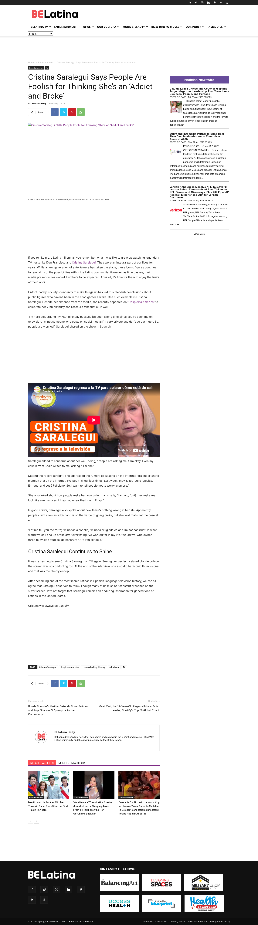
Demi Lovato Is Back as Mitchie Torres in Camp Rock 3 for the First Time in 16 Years (48, 806)
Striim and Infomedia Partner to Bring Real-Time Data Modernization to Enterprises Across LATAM (197, 136)
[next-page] (36, 821)
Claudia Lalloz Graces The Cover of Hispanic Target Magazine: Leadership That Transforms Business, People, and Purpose (199, 91)
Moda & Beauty (134, 27)
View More (199, 234)
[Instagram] (202, 2)
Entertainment (65, 27)
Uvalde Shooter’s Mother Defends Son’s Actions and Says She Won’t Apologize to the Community (58, 710)
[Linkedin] (208, 2)
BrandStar (52, 921)
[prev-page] (30, 821)
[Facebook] (196, 2)
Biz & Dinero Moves (165, 27)
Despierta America (69, 667)
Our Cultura (106, 27)
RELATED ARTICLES (42, 763)
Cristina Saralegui (47, 667)
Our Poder (193, 27)
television (114, 667)
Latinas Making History (94, 667)
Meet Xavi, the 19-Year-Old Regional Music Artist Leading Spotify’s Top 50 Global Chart (129, 708)
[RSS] (221, 2)
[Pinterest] (214, 2)
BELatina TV (39, 27)
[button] (190, 2)
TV (47, 67)
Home (31, 62)
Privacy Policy (178, 921)
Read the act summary (81, 921)
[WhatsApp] (81, 112)
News (87, 27)
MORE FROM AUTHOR (72, 763)
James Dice (215, 27)
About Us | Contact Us (155, 921)
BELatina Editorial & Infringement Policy (209, 921)
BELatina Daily (39, 103)
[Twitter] (227, 2)
